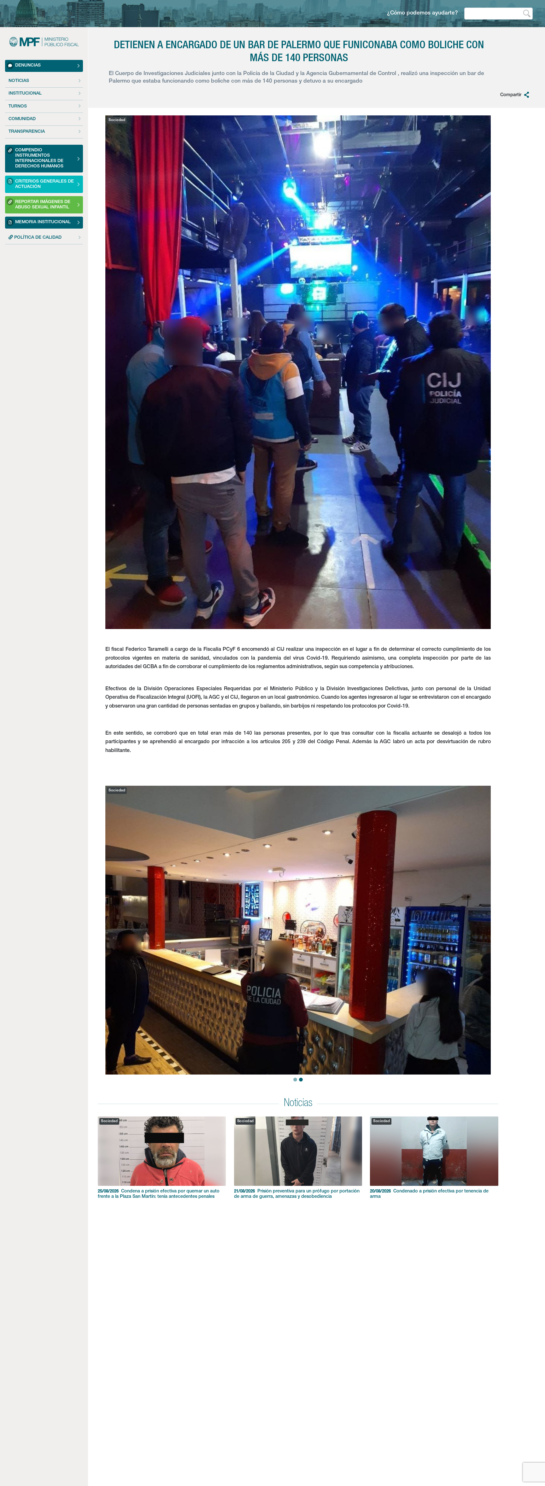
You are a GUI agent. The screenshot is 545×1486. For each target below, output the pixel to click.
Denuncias (28, 65)
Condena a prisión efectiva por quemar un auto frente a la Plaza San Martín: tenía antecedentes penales (159, 1194)
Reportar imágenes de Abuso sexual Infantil (42, 205)
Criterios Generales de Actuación (44, 184)
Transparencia (27, 132)
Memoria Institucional (43, 222)
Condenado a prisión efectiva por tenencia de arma (429, 1194)
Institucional (25, 93)
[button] (115, 916)
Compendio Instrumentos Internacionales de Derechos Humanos (39, 158)
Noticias (19, 81)
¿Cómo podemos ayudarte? (422, 13)
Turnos (18, 106)
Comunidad (22, 119)
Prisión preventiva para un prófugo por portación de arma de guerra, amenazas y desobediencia (297, 1194)
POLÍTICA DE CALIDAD (37, 238)
